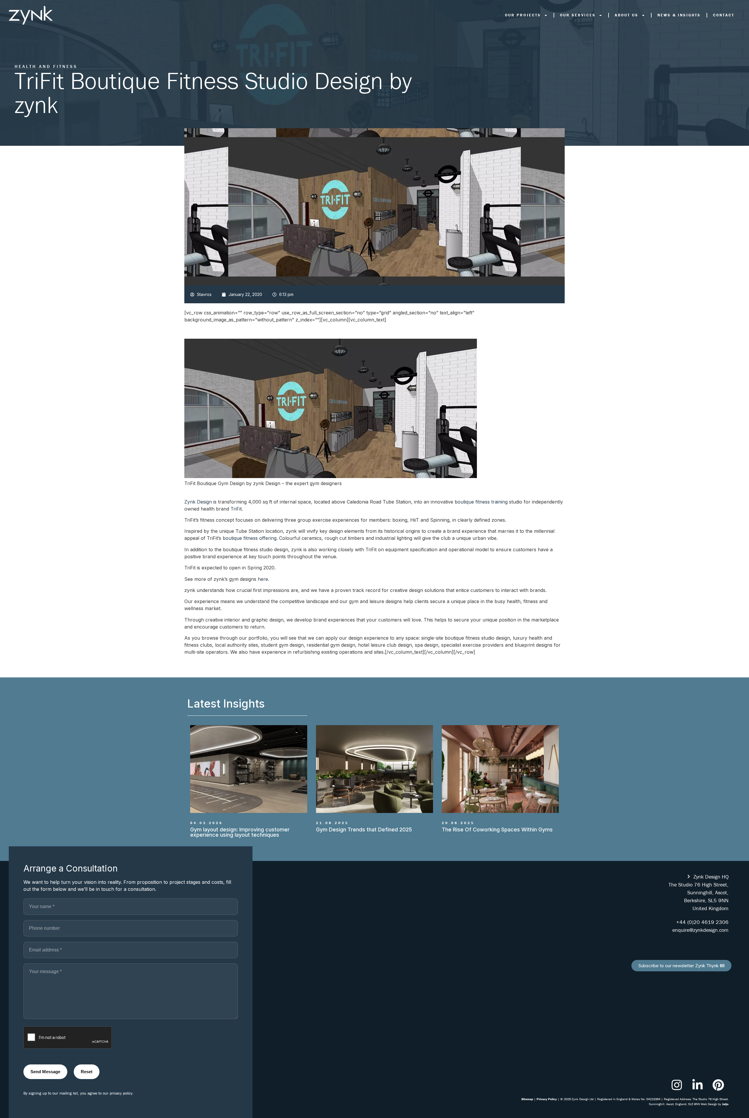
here (263, 579)
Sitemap (527, 1099)
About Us (626, 15)
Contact (723, 15)
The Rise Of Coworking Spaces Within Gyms (371, 829)
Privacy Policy (547, 1099)
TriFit (236, 509)
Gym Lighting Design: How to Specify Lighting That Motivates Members (499, 832)
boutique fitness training (481, 502)
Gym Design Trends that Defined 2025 (238, 829)
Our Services (578, 15)
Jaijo (725, 1104)
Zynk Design (198, 502)
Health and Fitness (46, 66)
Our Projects (523, 15)
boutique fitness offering (249, 538)
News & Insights (679, 15)
